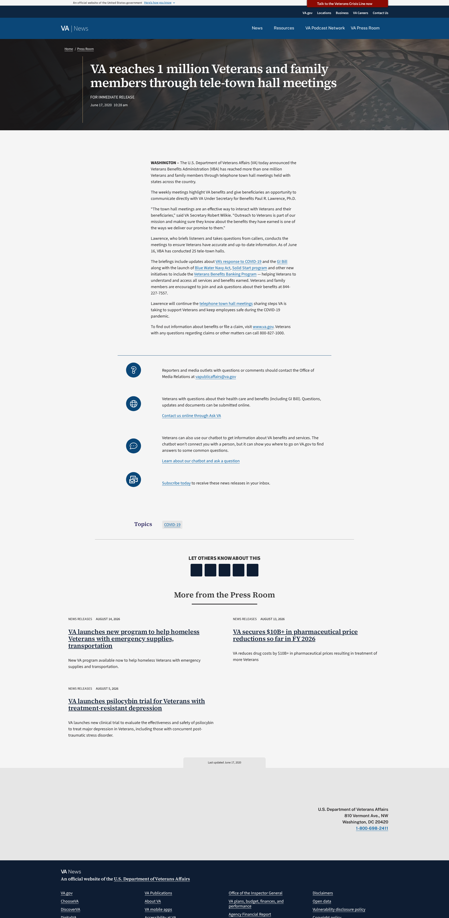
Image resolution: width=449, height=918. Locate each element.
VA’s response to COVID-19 (238, 262)
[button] (386, 28)
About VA (153, 901)
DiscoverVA (70, 909)
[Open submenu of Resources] (297, 28)
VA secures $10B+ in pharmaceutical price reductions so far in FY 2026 (295, 635)
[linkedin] (377, 799)
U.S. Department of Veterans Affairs (152, 879)
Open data (322, 901)
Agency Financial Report (250, 914)
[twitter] (340, 799)
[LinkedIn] (239, 570)
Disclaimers (323, 893)
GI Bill (282, 262)
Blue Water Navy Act (212, 268)
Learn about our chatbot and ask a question (201, 461)
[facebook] (358, 799)
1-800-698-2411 (372, 828)
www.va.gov (263, 327)
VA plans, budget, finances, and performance (256, 903)
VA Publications (158, 893)
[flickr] (386, 799)
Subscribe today (176, 483)
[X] (210, 570)
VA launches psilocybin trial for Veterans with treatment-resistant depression (136, 704)
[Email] (253, 570)
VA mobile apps (158, 909)
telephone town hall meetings (226, 304)
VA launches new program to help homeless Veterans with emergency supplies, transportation (133, 638)
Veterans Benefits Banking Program (225, 274)
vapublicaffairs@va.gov (216, 377)
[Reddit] (224, 570)
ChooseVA (70, 901)
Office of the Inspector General (255, 893)
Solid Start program (249, 268)
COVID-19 (172, 525)
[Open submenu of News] (265, 28)
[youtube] (331, 799)
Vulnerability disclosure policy (339, 909)
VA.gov (66, 893)
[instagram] (368, 799)
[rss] (349, 799)
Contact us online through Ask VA (191, 416)
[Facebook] (196, 570)
